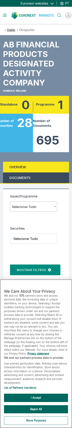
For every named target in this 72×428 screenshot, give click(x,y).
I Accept (36, 397)
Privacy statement (38, 353)
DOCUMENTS (19, 178)
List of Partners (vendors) (20, 387)
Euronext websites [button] (35, 3)
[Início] (32, 15)
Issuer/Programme (23, 196)
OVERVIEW (17, 167)
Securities (17, 228)
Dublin (11, 30)
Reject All (36, 409)
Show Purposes (36, 420)
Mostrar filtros (32, 270)
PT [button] (66, 3)
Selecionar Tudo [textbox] (24, 207)
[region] (36, 353)
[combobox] (33, 206)
